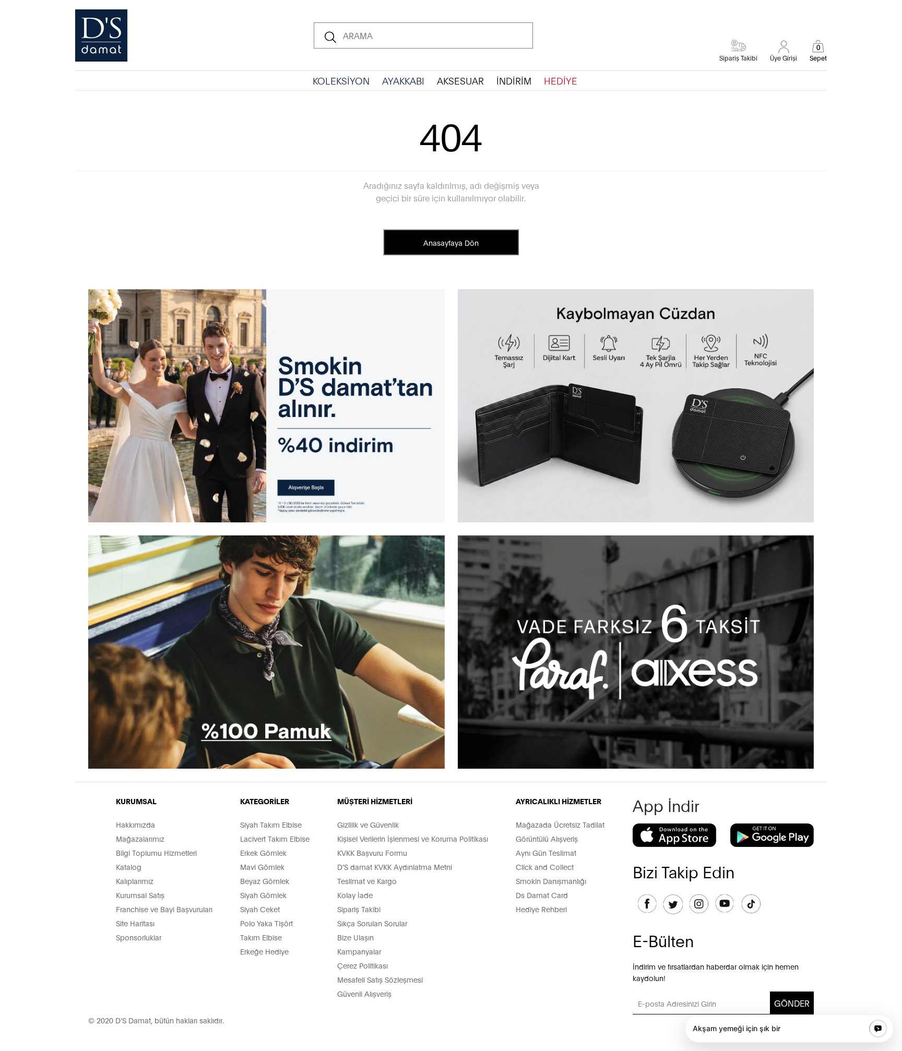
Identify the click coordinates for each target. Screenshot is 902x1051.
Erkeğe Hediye (264, 951)
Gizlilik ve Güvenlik (368, 824)
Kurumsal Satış (140, 895)
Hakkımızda (135, 824)
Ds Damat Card (542, 895)
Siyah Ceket (260, 909)
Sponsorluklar (138, 937)
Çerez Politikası (362, 965)
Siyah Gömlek (263, 895)
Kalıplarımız (134, 881)
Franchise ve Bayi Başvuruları (164, 909)
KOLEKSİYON (341, 80)
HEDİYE (560, 80)
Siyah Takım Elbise (271, 824)
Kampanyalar (359, 951)
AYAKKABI (403, 80)
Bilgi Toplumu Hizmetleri (156, 852)
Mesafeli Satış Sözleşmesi (380, 979)
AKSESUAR (460, 80)
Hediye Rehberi (541, 909)
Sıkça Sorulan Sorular (372, 923)
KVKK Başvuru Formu (372, 852)
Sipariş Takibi (359, 909)
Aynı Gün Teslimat (546, 852)
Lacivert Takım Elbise (275, 838)
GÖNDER (792, 1002)
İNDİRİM (513, 80)
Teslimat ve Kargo (367, 881)
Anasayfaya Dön (451, 242)
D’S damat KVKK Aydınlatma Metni (394, 866)
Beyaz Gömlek (264, 881)
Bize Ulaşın (355, 937)
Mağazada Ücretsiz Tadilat (560, 824)
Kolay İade (355, 895)
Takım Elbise (261, 937)
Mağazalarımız (140, 838)
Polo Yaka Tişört (266, 923)
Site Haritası (135, 923)
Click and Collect (545, 866)
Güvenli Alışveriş (364, 993)
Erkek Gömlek (263, 852)
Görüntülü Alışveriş (547, 838)
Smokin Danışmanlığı (551, 881)
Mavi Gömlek (262, 866)
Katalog (128, 866)
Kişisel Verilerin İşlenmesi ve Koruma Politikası (412, 838)
